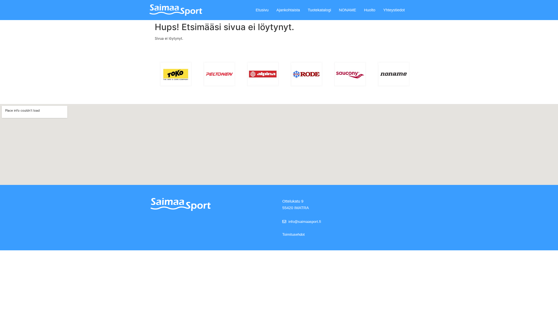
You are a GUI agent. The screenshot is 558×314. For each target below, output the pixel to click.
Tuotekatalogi (319, 10)
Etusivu (262, 10)
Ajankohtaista (288, 10)
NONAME (347, 10)
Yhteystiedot (394, 10)
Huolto (369, 10)
